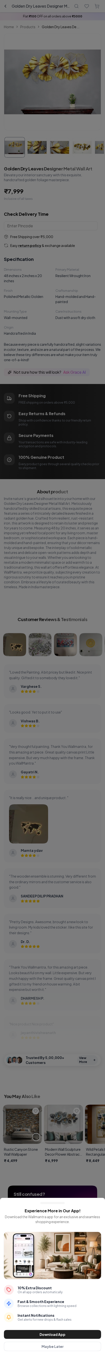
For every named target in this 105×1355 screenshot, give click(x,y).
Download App (52, 1334)
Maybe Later (53, 1346)
